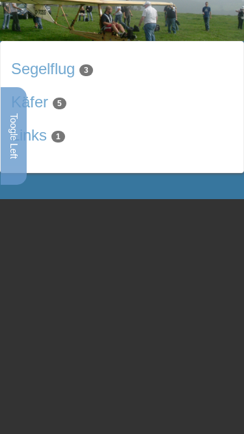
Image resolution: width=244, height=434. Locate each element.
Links (29, 135)
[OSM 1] (122, 19)
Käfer (29, 102)
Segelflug (43, 68)
